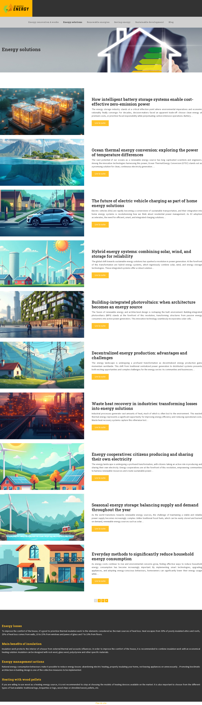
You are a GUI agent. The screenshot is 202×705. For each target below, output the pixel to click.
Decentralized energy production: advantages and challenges (139, 355)
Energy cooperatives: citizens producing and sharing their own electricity (142, 457)
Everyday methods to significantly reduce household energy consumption (143, 556)
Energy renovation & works (43, 22)
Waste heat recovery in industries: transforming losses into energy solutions (144, 406)
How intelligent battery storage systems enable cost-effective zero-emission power (142, 102)
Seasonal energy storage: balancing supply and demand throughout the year (145, 507)
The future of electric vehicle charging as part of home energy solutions (144, 203)
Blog (171, 22)
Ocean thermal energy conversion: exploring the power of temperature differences (145, 152)
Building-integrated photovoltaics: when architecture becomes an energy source (143, 304)
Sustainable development (149, 22)
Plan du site (101, 703)
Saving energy (122, 22)
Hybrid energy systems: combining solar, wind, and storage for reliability (141, 254)
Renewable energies (98, 22)
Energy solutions (72, 22)
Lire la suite (100, 123)
